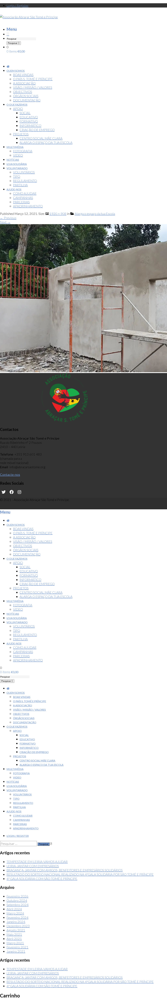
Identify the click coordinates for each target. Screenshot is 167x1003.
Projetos (19, 756)
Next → (5, 222)
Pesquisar (13, 43)
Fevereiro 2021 (17, 947)
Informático (29, 747)
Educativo (27, 739)
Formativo (28, 743)
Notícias (13, 781)
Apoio (17, 730)
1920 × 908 (57, 214)
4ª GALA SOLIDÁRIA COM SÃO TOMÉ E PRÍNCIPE (42, 879)
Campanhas (21, 819)
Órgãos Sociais (23, 718)
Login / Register (18, 5)
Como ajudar (22, 815)
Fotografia (21, 773)
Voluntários (22, 794)
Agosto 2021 (16, 930)
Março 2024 (15, 913)
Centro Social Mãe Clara (37, 760)
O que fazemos (17, 726)
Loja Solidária (17, 785)
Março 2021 (15, 943)
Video (17, 777)
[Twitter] (3, 492)
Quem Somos (16, 692)
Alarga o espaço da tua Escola (95, 214)
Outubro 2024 (17, 900)
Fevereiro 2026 (17, 896)
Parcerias (20, 824)
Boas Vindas (21, 696)
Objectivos (21, 713)
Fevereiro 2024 (17, 917)
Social (24, 735)
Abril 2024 (14, 909)
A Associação (22, 705)
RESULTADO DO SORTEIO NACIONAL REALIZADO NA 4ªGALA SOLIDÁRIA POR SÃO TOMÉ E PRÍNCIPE (80, 874)
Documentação (24, 722)
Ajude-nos (14, 811)
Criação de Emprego (34, 752)
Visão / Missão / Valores (29, 709)
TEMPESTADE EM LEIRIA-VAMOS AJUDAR (37, 862)
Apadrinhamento (25, 828)
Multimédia (15, 769)
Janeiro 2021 (16, 951)
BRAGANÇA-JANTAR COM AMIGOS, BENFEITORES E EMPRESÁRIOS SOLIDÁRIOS (65, 870)
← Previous (8, 218)
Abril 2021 (14, 939)
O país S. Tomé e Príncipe (29, 701)
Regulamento (23, 802)
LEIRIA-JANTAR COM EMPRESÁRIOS (33, 866)
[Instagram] (19, 492)
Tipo (16, 798)
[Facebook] (11, 492)
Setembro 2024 (18, 905)
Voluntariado (17, 790)
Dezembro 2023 (18, 926)
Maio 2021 (14, 934)
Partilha (19, 807)
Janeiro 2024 (16, 922)
